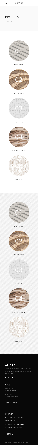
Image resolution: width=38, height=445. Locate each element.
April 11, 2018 (8, 394)
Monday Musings (11, 403)
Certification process (12, 397)
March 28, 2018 (9, 388)
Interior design (10, 390)
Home (7, 21)
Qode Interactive (13, 442)
